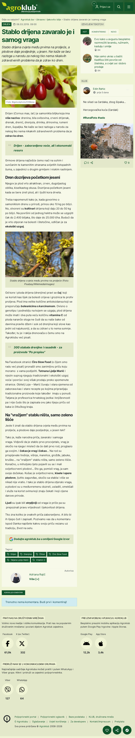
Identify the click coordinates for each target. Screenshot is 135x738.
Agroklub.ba (27, 19)
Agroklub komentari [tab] (13, 592)
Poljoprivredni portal (26, 717)
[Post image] (107, 140)
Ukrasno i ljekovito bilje (48, 19)
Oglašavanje (38, 721)
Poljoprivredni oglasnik (52, 717)
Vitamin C (40, 560)
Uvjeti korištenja (57, 721)
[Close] (118, 6)
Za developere (78, 721)
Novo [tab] (113, 32)
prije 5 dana (103, 92)
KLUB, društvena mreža (101, 717)
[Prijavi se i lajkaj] (107, 730)
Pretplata (119, 721)
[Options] (127, 90)
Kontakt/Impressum (100, 721)
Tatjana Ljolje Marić (19, 560)
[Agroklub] (21, 7)
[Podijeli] (117, 730)
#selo (101, 117)
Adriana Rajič (37, 574)
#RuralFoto (90, 117)
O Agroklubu (21, 721)
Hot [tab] (85, 32)
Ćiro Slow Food (59, 554)
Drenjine (27, 554)
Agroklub (44, 726)
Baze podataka (77, 717)
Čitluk (42, 554)
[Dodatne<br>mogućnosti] (127, 730)
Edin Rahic (99, 88)
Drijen (13, 554)
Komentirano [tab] (99, 32)
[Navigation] (128, 6)
